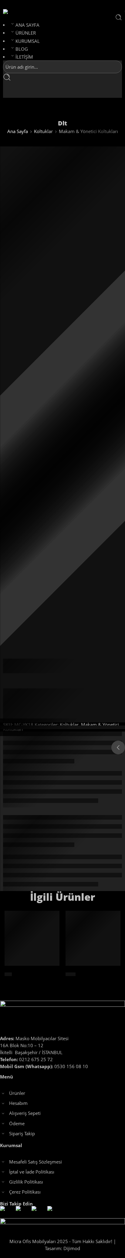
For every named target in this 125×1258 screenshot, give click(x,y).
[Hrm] (93, 938)
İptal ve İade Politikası (31, 1172)
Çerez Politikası (25, 1192)
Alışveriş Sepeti (25, 1113)
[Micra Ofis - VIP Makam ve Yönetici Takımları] (16, 11)
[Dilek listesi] (62, 316)
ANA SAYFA (27, 25)
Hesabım (18, 1103)
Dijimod (71, 1248)
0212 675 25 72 (26, 1059)
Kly (8, 974)
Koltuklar (43, 131)
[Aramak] (118, 17)
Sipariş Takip (22, 1133)
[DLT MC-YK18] (25, 169)
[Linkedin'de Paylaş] (55, 680)
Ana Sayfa (17, 131)
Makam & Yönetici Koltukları (88, 131)
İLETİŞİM (24, 57)
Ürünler (17, 1093)
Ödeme (17, 1123)
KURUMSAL (27, 41)
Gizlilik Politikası (26, 1182)
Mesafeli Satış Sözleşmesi (35, 1162)
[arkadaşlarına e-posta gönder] (66, 680)
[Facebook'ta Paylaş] (44, 680)
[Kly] (32, 938)
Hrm (71, 974)
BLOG (21, 49)
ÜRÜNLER (25, 33)
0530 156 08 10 (44, 1066)
